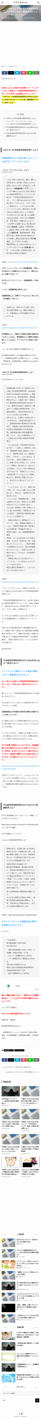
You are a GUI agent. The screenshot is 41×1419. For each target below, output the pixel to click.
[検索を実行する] (37, 1400)
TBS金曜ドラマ (8, 17)
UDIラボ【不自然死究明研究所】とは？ (21, 118)
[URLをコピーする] (36, 73)
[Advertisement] (20, 42)
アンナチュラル (18, 17)
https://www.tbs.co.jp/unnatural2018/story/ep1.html (20, 582)
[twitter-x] (19, 1414)
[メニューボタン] (2, 2)
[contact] (22, 1414)
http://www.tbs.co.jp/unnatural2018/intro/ (23, 262)
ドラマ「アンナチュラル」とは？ (21, 121)
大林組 (17, 986)
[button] (5, 73)
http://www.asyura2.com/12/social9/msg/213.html (20, 328)
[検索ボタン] (38, 2)
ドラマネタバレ (20, 2)
